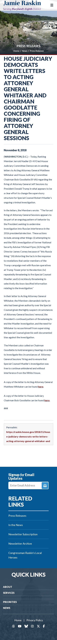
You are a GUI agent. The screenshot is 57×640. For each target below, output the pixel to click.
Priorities (10, 601)
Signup (44, 485)
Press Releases (28, 46)
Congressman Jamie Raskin (24, 5)
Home (18, 620)
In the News (15, 525)
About (7, 586)
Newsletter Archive (20, 543)
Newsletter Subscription (23, 534)
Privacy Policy (34, 620)
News (6, 607)
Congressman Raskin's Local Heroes (25, 555)
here (40, 386)
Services (8, 592)
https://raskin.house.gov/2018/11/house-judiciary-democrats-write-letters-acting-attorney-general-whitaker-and (28, 436)
